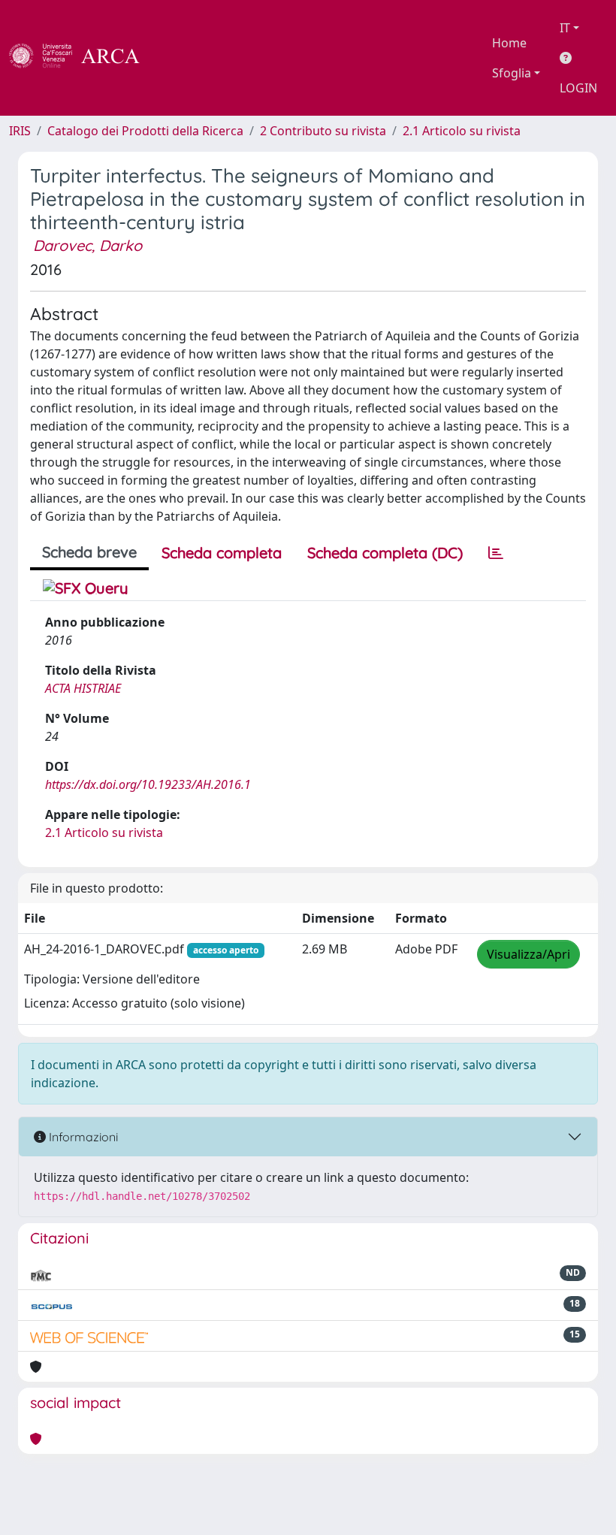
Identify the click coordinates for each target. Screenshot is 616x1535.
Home (509, 43)
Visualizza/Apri (528, 954)
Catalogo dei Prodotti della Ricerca (145, 130)
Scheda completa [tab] (222, 552)
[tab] (496, 553)
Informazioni (82, 1136)
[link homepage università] (180, 58)
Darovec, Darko (87, 245)
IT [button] (565, 28)
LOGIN (578, 88)
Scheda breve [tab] (89, 551)
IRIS (20, 130)
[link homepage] (82, 58)
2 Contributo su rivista (323, 130)
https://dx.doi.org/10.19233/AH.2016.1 (148, 784)
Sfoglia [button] (511, 73)
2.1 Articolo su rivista (462, 130)
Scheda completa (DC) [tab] (385, 552)
